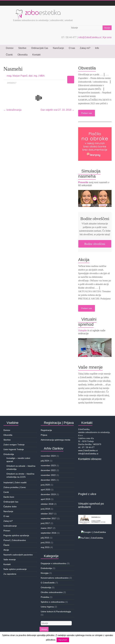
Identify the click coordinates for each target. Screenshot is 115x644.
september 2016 (48, 533)
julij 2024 (45, 460)
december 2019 (48, 494)
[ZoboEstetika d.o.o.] (38, 9)
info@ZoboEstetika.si (90, 37)
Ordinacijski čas (39, 48)
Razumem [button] (62, 640)
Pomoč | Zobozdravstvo (14, 540)
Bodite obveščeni (94, 243)
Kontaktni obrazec (90, 459)
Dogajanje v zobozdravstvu (53, 563)
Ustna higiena (47, 606)
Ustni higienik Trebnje (13, 449)
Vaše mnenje (90, 367)
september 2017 (48, 518)
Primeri (6, 530)
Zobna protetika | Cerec (14, 487)
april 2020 (45, 489)
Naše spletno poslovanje (15, 569)
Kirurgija (45, 573)
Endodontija (46, 568)
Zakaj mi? (85, 48)
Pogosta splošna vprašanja (16, 535)
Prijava (44, 435)
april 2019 (45, 499)
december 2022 (48, 470)
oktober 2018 (47, 504)
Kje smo (107, 37)
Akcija (83, 259)
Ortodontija (8, 454)
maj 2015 (45, 547)
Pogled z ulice (87, 494)
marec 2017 (46, 528)
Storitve (22, 48)
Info (97, 48)
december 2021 (48, 480)
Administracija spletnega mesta (55, 440)
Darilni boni (8, 497)
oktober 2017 (47, 513)
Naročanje (58, 48)
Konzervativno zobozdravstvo (55, 578)
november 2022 (48, 475)
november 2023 (48, 465)
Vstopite (82, 330)
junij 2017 (45, 523)
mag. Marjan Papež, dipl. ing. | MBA (26, 75)
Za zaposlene (9, 574)
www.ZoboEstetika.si (88, 450)
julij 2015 (45, 537)
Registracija (46, 430)
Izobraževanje (10, 526)
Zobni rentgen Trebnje (14, 444)
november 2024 (48, 456)
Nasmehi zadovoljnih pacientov (18, 554)
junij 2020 (45, 485)
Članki (9, 54)
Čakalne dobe (10, 506)
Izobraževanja (12, 110)
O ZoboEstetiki (48, 582)
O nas (72, 48)
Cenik (6, 492)
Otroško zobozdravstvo (52, 592)
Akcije (6, 550)
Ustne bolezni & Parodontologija (56, 611)
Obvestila (23, 54)
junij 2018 (45, 509)
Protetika (45, 597)
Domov (9, 48)
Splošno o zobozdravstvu (53, 602)
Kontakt (36, 54)
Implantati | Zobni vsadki (15, 482)
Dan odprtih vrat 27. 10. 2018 (57, 110)
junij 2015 (45, 542)
